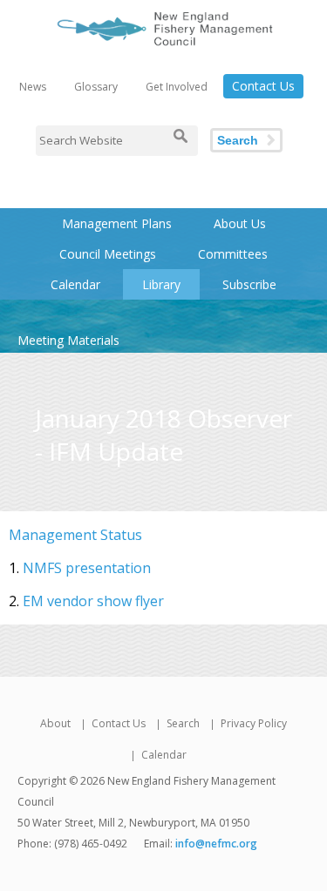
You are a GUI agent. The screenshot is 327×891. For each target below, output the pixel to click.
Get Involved (177, 86)
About (55, 723)
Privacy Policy (254, 723)
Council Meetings (107, 254)
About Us (240, 223)
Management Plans (117, 223)
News (32, 86)
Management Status (75, 534)
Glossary (96, 86)
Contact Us (263, 86)
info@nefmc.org (216, 843)
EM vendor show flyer (93, 601)
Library (161, 284)
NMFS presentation (87, 567)
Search (237, 140)
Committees (233, 254)
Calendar (75, 284)
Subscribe (249, 284)
